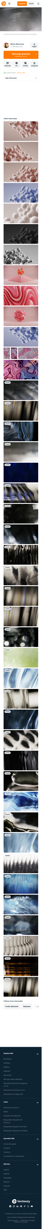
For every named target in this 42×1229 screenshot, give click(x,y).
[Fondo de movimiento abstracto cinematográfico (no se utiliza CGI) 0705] (21, 731)
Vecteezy (7, 1074)
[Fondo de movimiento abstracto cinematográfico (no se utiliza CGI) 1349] (21, 998)
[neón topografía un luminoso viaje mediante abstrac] (7, 352)
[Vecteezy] (3, 3)
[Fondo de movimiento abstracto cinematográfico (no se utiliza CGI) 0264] (21, 936)
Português (7, 1192)
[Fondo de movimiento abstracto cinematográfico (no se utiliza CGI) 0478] (21, 669)
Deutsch (7, 1196)
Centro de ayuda (10, 1158)
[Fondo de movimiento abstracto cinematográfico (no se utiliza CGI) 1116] (21, 751)
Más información (11, 77)
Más (5, 1204)
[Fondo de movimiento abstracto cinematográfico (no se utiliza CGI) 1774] (21, 504)
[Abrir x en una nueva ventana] (27, 1220)
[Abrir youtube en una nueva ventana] (31, 1220)
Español (7, 1188)
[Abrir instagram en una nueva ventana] (13, 1220)
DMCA (6, 1123)
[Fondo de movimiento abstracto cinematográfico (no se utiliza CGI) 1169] (21, 813)
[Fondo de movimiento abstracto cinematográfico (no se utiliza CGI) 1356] (21, 628)
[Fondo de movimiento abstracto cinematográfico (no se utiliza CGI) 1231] (21, 875)
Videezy (6, 1078)
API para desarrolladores (13, 1091)
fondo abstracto (11, 1018)
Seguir (34, 46)
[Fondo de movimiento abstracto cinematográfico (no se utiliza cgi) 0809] (21, 402)
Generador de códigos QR (13, 1105)
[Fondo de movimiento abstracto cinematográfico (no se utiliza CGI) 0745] (21, 463)
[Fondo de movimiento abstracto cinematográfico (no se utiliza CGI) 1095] (21, 648)
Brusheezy (7, 1070)
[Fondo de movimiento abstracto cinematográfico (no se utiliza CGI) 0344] (21, 525)
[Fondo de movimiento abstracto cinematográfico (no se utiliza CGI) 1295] (21, 710)
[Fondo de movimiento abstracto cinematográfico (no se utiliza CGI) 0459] (21, 895)
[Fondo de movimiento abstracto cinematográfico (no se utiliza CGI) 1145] (21, 833)
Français (7, 1200)
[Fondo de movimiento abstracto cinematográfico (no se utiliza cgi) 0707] (21, 689)
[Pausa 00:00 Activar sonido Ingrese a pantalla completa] (21, 19)
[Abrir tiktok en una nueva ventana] (24, 1220)
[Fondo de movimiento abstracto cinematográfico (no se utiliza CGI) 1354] (21, 422)
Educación (7, 1086)
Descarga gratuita (21, 54)
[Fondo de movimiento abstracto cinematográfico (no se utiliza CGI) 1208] (21, 566)
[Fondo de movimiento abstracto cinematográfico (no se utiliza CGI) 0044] (21, 772)
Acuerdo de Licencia (11, 1119)
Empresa (7, 1082)
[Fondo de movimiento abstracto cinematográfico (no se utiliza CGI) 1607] (21, 957)
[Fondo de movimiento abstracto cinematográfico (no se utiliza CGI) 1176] (21, 792)
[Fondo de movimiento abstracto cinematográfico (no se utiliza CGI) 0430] (21, 546)
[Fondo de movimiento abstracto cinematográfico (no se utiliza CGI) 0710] (21, 854)
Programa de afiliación (12, 1127)
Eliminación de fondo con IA (14, 1101)
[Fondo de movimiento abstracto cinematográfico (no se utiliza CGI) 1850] (21, 977)
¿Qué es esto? (21, 73)
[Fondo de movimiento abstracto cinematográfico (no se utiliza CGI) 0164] (21, 916)
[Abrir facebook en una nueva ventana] (9, 1220)
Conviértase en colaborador (14, 1170)
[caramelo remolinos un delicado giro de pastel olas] (21, 274)
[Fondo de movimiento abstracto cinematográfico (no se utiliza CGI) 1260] (21, 587)
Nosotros (7, 1166)
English (6, 1184)
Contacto (7, 1162)
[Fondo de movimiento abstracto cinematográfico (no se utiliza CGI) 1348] (21, 607)
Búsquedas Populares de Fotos (15, 1138)
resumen (26, 1018)
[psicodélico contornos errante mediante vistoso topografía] (21, 381)
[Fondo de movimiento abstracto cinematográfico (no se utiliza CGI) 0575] (21, 484)
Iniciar (31, 4)
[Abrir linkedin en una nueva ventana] (16, 1220)
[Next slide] (33, 1018)
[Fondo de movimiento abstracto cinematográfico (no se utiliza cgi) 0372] (21, 443)
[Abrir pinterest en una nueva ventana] (20, 1220)
